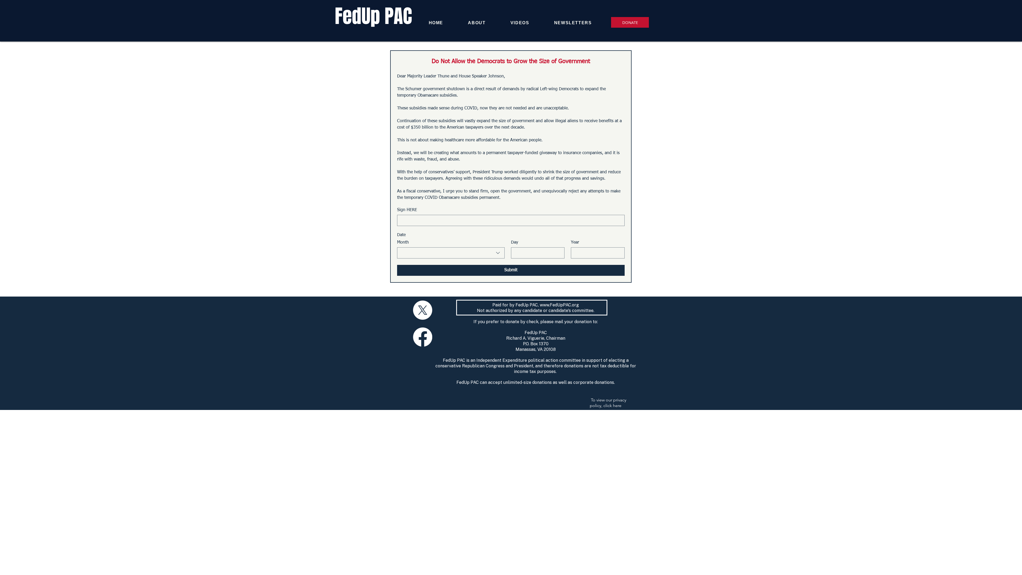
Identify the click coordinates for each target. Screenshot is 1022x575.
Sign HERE (407, 210)
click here (612, 405)
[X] (422, 310)
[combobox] (451, 252)
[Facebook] (422, 337)
